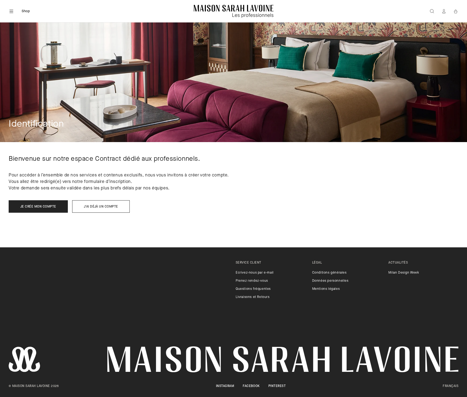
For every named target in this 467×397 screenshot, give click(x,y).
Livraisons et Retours (253, 297)
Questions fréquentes (253, 289)
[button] (11, 11)
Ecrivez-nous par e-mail (255, 272)
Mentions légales (326, 289)
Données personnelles (330, 281)
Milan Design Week (403, 272)
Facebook (251, 386)
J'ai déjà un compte (101, 206)
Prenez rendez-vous (252, 281)
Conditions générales (329, 272)
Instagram (225, 386)
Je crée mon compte (38, 206)
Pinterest (277, 386)
